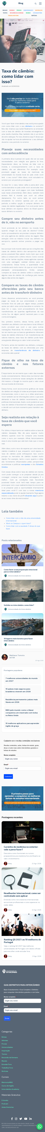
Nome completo (10, 755)
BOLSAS (5, 10)
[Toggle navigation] (40, 3)
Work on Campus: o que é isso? (18, 523)
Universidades (7, 1047)
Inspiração (6, 1051)
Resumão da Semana (10, 1058)
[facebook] (12, 1119)
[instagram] (16, 1119)
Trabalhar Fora (7, 1068)
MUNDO (28, 13)
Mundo (4, 1061)
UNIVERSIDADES (28, 10)
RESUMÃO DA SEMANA (16, 13)
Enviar (7, 1018)
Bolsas (4, 1037)
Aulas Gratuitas (8, 1107)
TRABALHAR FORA (13, 15)
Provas (4, 1044)
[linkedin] (30, 1119)
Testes (4, 1054)
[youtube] (25, 1119)
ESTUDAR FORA (37, 13)
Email (6, 764)
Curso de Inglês (8, 1086)
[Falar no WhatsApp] (39, 1126)
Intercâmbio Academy (10, 1089)
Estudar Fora (6, 1064)
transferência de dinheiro (27, 350)
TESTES (5, 13)
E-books (5, 1100)
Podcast (5, 1104)
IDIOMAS (12, 10)
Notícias (5, 1071)
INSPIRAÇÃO (38, 10)
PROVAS (19, 10)
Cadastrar (8, 776)
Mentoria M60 (7, 1082)
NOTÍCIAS (34, 15)
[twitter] (20, 1119)
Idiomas (5, 1040)
